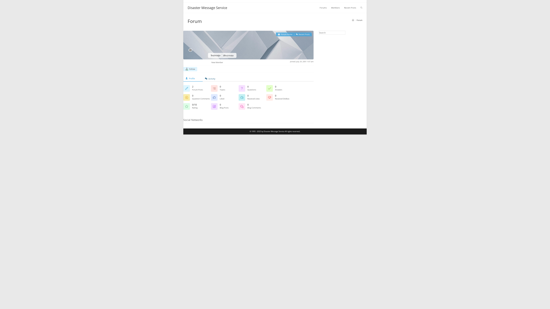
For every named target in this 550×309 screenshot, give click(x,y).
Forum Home (286, 34)
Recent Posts (304, 34)
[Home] (353, 20)
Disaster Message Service (207, 7)
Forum (359, 20)
